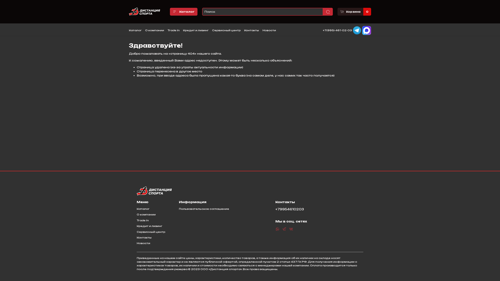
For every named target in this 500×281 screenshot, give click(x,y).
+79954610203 (289, 209)
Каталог (187, 11)
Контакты (251, 30)
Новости (269, 30)
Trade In (173, 30)
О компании (154, 30)
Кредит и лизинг (196, 30)
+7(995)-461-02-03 (337, 30)
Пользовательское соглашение (204, 208)
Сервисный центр (226, 30)
